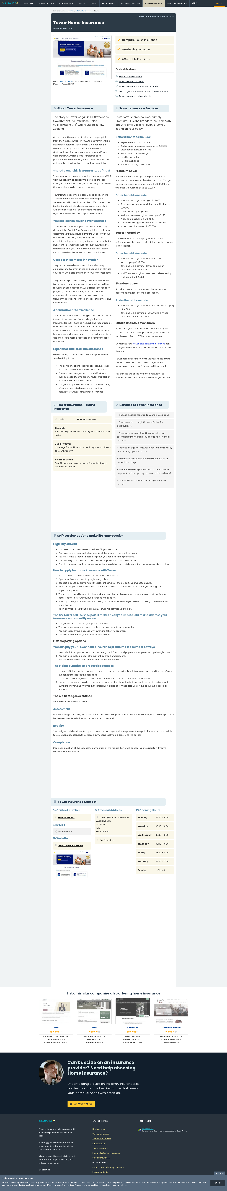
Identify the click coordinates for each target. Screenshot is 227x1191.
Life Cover (28, 3)
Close (220, 1173)
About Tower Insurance (130, 76)
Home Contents (46, 3)
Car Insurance (66, 3)
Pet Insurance (108, 3)
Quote (219, 3)
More (194, 3)
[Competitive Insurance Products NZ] (10, 3)
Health (82, 3)
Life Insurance (98, 1129)
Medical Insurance (101, 1158)
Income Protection (130, 3)
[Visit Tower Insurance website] (72, 865)
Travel (94, 3)
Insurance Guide (100, 1172)
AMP (56, 1027)
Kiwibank (132, 1027)
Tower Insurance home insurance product (139, 86)
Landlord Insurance (177, 3)
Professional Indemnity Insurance (108, 1167)
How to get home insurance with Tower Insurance (143, 91)
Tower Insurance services (131, 81)
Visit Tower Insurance (70, 845)
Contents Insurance (101, 1138)
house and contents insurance (149, 343)
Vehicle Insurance (100, 1134)
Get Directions (107, 840)
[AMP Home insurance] (56, 1011)
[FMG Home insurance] (94, 1011)
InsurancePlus (147, 1129)
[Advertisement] (144, 507)
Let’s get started (83, 1104)
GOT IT (218, 1183)
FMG (94, 1027)
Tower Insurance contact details (135, 96)
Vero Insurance (171, 1027)
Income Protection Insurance (106, 1153)
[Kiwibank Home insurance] (132, 1011)
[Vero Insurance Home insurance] (171, 1011)
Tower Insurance (65, 81)
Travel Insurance (100, 1148)
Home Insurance (153, 3)
